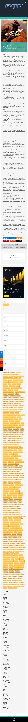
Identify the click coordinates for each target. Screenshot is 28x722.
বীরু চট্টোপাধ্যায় (5, 502)
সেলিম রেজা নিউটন (11, 570)
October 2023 (6, 636)
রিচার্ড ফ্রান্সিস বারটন (20, 533)
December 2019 (6, 694)
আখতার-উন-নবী (16, 389)
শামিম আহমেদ (16, 545)
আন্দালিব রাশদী (17, 393)
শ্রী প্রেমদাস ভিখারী (16, 551)
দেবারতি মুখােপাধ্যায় (16, 463)
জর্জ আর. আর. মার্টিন (19, 438)
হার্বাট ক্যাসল (5, 584)
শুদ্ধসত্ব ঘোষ (17, 547)
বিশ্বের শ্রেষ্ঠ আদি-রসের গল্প (12, 500)
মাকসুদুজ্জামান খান (11, 516)
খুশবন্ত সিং (22, 428)
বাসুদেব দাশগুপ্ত (15, 494)
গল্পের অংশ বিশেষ (6, 337)
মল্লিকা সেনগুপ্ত (6, 514)
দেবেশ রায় (12, 465)
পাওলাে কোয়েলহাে (10, 477)
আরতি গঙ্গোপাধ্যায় (6, 399)
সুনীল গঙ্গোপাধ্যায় (6, 566)
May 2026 (5, 598)
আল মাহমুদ (17, 401)
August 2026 (5, 594)
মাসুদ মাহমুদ (20, 518)
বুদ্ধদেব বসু (20, 502)
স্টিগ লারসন (14, 578)
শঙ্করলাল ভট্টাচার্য (21, 539)
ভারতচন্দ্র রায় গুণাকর (11, 506)
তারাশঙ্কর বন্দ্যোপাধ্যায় (6, 459)
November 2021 (6, 664)
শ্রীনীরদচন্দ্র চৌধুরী (10, 551)
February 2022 (6, 660)
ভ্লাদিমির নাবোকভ (19, 508)
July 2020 (5, 685)
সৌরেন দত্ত (5, 578)
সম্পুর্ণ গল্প (5, 360)
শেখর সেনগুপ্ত (16, 549)
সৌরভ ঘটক (9, 576)
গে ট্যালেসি (10, 432)
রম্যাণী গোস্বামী (10, 531)
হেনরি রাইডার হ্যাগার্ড (16, 586)
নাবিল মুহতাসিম (5, 469)
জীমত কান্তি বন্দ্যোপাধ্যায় (6, 444)
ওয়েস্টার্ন (12, 244)
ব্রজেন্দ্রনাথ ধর (15, 504)
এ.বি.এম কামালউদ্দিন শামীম (17, 411)
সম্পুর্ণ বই (5, 363)
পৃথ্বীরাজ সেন (10, 481)
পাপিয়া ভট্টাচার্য (21, 477)
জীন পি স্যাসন (17, 442)
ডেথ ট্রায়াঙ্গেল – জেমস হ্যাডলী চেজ (20, 247)
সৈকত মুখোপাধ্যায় (17, 570)
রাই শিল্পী (15, 531)
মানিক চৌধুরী (16, 516)
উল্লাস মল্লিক (20, 409)
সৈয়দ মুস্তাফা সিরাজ (18, 572)
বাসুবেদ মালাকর (20, 494)
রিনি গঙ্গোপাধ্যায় (10, 535)
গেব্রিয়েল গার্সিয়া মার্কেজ (15, 432)
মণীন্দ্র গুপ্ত (9, 510)
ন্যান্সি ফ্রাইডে (22, 475)
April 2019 (5, 704)
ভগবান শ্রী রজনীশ (21, 504)
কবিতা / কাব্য (5, 327)
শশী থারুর (18, 543)
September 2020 (6, 682)
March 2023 (5, 643)
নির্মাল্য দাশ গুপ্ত (6, 473)
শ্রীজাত (5, 551)
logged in (11, 257)
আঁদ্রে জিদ (5, 389)
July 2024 (5, 624)
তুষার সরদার (5, 461)
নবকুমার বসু (5, 467)
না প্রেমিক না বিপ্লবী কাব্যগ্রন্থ (18, 467)
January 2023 (5, 646)
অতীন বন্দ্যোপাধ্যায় (13, 372)
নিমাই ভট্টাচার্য (13, 471)
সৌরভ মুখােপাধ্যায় (15, 576)
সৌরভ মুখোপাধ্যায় (21, 576)
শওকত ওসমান (10, 539)
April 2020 (5, 689)
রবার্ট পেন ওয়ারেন (10, 529)
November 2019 (6, 695)
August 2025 (5, 608)
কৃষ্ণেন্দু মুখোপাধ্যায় (18, 426)
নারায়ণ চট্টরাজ (14, 469)
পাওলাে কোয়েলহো (16, 477)
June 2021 (5, 671)
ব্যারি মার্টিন (10, 504)
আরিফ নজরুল (21, 399)
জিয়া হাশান (12, 442)
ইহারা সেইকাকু (20, 407)
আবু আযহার (5, 397)
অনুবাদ (4, 317)
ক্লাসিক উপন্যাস (6, 335)
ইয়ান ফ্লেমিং (15, 407)
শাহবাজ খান (22, 545)
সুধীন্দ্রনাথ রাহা (21, 564)
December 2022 (6, 647)
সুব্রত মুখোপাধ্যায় (21, 566)
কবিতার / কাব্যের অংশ (6, 330)
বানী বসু (5, 494)
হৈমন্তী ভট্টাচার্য (10, 588)
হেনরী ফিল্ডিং (21, 586)
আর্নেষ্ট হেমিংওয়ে (6, 401)
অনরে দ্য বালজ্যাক (6, 374)
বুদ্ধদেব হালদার (5, 504)
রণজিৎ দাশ (5, 529)
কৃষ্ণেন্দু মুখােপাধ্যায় (12, 426)
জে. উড (12, 444)
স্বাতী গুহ (10, 580)
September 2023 (6, 637)
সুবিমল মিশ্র (15, 566)
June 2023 (5, 640)
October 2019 (6, 697)
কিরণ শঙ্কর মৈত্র (6, 424)
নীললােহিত (5, 475)
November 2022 (6, 649)
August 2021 (5, 668)
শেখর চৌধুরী (11, 549)
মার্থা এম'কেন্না (15, 518)
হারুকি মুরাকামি (21, 582)
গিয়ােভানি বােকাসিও (11, 430)
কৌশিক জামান (10, 428)
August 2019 (5, 699)
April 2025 (5, 612)
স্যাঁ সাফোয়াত (20, 580)
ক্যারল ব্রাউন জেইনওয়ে (16, 428)
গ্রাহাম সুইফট (11, 434)
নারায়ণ (10, 469)
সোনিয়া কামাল (17, 574)
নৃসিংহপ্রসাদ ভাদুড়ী (17, 475)
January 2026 (5, 602)
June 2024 (5, 625)
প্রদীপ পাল (5, 483)
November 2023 (6, 634)
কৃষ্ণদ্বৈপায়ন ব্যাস (6, 426)
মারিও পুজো (5, 518)
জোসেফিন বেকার (10, 448)
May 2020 (5, 687)
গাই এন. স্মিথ (5, 430)
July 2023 (5, 638)
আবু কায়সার (10, 397)
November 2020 (6, 680)
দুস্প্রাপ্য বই (5, 340)
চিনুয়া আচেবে (20, 436)
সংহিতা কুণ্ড (21, 551)
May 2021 (5, 672)
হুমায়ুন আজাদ (5, 586)
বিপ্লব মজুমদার (11, 498)
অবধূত (20, 378)
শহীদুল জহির (22, 543)
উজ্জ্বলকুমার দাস (6, 409)
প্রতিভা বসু (19, 481)
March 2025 (5, 614)
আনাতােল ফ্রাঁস (17, 391)
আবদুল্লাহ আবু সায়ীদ (12, 395)
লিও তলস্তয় (19, 535)
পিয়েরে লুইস (16, 479)
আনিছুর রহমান (22, 391)
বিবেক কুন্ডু (16, 498)
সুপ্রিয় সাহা (11, 566)
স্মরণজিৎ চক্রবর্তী (14, 580)
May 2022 (5, 656)
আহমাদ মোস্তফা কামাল (17, 403)
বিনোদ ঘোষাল (15, 496)
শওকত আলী (5, 539)
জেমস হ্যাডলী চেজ (12, 446)
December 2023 (6, 633)
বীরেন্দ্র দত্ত (11, 502)
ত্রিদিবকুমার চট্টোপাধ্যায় (11, 461)
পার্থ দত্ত (5, 479)
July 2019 (5, 700)
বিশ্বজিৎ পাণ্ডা (5, 500)
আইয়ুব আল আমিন (10, 389)
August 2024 (5, 623)
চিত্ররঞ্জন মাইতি (14, 436)
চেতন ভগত (10, 438)
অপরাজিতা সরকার (6, 378)
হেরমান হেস (5, 588)
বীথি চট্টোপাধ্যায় (19, 500)
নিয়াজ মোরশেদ (21, 473)
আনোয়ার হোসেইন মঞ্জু (11, 393)
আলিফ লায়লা (21, 401)
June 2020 (5, 686)
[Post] (1, 369)
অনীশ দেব (16, 376)
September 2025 (6, 607)
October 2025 (6, 606)
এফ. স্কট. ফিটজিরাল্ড (6, 413)
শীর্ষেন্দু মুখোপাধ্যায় (11, 547)
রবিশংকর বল (15, 529)
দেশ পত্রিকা (16, 465)
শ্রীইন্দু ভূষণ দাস (22, 549)
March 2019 (5, 706)
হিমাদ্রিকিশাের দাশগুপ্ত (11, 584)
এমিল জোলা (12, 413)
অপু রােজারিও (15, 378)
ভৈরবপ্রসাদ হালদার (13, 508)
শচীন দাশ (11, 541)
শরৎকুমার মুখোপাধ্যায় (6, 543)
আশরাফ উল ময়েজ (6, 403)
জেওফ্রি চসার (16, 444)
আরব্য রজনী (5, 320)
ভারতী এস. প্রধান (17, 506)
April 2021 (5, 673)
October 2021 (6, 665)
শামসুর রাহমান (11, 545)
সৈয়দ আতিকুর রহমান (6, 574)
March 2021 (5, 675)
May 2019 (5, 703)
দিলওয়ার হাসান (17, 461)
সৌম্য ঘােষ (22, 574)
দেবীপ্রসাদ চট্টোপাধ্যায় (6, 465)
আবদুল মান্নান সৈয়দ (6, 395)
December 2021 (6, 663)
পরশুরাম (5, 477)
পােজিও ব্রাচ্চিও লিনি (10, 479)
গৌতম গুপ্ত (21, 432)
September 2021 (6, 667)
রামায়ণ (9, 533)
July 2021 (5, 669)
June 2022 (5, 655)
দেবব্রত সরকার (10, 463)
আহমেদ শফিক (11, 405)
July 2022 (5, 654)
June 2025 (5, 610)
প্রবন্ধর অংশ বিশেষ (6, 353)
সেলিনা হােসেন (5, 570)
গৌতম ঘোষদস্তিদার (6, 434)
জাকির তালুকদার (18, 440)
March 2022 (5, 659)
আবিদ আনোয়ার (18, 395)
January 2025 (5, 616)
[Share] (1, 353)
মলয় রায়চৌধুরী (17, 512)
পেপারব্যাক (5, 49)
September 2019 (6, 698)
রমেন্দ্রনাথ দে (5, 531)
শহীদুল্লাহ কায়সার (6, 545)
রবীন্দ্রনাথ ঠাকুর (20, 529)
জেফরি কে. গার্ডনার (6, 446)
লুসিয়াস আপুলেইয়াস (15, 537)
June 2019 (5, 702)
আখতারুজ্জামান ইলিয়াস (6, 391)
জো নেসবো (5, 448)
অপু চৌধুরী (11, 378)
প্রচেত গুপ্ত (15, 481)
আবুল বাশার (22, 397)
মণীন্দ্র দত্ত (14, 510)
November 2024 (6, 619)
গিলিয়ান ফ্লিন (16, 430)
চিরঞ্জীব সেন (5, 438)
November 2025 (6, 605)
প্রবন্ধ (4, 350)
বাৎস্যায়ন (5, 496)
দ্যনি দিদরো (21, 465)
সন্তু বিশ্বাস (17, 553)
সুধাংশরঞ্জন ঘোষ (16, 564)
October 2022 (6, 650)
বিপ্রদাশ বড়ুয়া (20, 496)
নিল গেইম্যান (16, 473)
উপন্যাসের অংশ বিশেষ (6, 325)
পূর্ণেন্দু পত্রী (5, 481)
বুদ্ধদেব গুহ (15, 502)
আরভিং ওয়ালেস (16, 399)
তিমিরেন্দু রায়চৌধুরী (13, 459)
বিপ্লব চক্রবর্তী (5, 498)
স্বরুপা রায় (5, 580)
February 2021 (6, 676)
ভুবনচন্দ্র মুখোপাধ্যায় (6, 508)
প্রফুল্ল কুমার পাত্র (11, 483)
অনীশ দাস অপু (11, 376)
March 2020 (5, 690)
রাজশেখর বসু (19, 531)
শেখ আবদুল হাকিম (6, 549)
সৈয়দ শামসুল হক (12, 574)
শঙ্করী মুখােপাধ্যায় (6, 541)
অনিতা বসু (11, 374)
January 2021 (5, 677)
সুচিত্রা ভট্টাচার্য (11, 564)
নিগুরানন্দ (9, 471)
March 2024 (5, 629)
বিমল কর (20, 498)
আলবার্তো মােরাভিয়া (12, 401)
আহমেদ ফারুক (5, 405)
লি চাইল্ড (10, 537)
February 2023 (6, 645)
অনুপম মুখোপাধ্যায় (21, 376)
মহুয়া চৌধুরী (15, 514)
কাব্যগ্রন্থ (5, 332)
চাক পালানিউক (5, 436)
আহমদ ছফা (11, 403)
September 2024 (6, 621)
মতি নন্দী (18, 510)
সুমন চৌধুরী (15, 244)
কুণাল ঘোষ (16, 424)
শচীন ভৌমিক (15, 541)
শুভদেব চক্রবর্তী (22, 547)
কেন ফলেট (5, 428)
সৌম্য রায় (5, 576)
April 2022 (5, 658)
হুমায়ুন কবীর (17, 584)
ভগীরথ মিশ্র (5, 506)
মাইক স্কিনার (5, 516)
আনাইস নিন (12, 391)
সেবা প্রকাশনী (20, 568)
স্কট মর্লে (10, 578)
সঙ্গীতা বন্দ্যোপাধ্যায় (6, 553)
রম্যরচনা (5, 358)
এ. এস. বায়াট (10, 411)
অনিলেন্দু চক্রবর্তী (6, 376)
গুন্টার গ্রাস (5, 432)
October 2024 (6, 620)
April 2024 (5, 628)
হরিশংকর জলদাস (6, 582)
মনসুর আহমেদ (5, 512)
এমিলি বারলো (17, 413)
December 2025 (6, 603)
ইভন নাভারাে (5, 407)
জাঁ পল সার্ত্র (13, 440)
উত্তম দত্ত (15, 409)
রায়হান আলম (14, 533)
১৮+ (4, 365)
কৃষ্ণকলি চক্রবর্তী (21, 424)
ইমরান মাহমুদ (10, 407)
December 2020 (6, 678)
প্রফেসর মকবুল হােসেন (17, 483)
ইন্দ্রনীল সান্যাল (21, 405)
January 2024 (5, 632)
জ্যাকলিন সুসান (15, 448)
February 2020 (6, 691)
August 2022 (5, 652)
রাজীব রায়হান (5, 533)
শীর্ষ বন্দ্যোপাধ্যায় (6, 547)
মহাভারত (11, 514)
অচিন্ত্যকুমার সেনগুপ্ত (6, 372)
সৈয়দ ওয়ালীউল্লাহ (6, 572)
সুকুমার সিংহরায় (5, 564)
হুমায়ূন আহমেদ (22, 584)
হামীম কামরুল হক (16, 582)
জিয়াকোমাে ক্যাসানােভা (6, 442)
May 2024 (5, 627)
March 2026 (5, 601)
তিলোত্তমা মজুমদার (19, 459)
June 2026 (5, 597)
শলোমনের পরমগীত (13, 543)
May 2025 (5, 611)
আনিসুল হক (5, 393)
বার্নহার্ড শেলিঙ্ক (9, 494)
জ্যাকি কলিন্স (20, 448)
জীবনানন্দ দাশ (22, 442)
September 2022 (6, 651)
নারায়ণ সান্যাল (19, 469)
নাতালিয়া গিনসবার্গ (10, 467)
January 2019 (5, 708)
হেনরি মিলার (10, 586)
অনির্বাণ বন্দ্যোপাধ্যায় (17, 374)
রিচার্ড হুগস (5, 535)
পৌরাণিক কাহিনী (6, 348)
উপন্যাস (5, 322)
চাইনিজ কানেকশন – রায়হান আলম (7, 247)
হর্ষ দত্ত (11, 582)
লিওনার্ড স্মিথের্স (5, 537)
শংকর (20, 537)
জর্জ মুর (5, 440)
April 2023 (5, 642)
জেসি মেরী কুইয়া (18, 446)
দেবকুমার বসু (22, 461)
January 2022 (5, 662)
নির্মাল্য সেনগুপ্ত (11, 473)
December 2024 (6, 617)
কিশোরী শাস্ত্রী (11, 424)
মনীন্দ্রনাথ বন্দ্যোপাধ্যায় (11, 512)
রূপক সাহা (15, 535)
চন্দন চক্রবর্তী (22, 434)
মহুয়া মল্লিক (19, 514)
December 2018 (6, 710)
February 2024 (6, 630)
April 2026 (5, 599)
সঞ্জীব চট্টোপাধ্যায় (12, 553)
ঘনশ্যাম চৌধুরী (16, 434)
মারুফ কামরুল (10, 518)
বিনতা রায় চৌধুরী (10, 496)
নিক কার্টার (5, 471)
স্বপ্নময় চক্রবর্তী (19, 578)
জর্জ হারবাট (9, 440)
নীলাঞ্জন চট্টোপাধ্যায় (10, 475)
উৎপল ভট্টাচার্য (5, 411)
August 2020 (5, 684)
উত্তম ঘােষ (11, 409)
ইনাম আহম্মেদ (16, 405)
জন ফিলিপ (14, 438)
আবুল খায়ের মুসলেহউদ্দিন (16, 397)
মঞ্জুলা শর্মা (5, 510)
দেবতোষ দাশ (5, 463)
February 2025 (6, 615)
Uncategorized (6, 315)
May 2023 (5, 641)
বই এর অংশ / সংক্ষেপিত (7, 355)
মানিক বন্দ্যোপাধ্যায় (22, 516)
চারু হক (10, 436)
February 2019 (6, 707)
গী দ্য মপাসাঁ (21, 430)
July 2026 (5, 595)
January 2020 (5, 693)
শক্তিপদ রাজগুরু (15, 539)
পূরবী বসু (20, 479)
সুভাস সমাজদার (5, 568)
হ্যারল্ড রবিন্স (15, 588)
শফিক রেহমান (20, 541)
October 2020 (6, 681)
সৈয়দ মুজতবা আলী (12, 572)
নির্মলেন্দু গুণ (18, 471)
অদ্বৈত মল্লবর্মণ (18, 372)
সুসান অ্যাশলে (15, 568)
